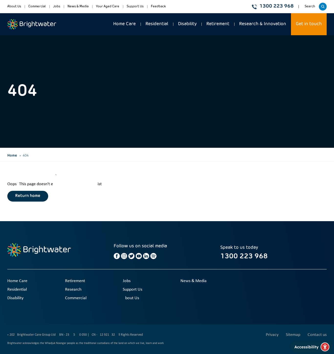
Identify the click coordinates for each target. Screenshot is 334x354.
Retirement (217, 24)
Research (73, 289)
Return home (27, 196)
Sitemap (293, 334)
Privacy (272, 334)
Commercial (37, 6)
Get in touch (309, 24)
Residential (156, 24)
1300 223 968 (276, 6)
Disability (187, 24)
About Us (14, 6)
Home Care (124, 24)
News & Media (78, 6)
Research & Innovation (262, 24)
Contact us (317, 334)
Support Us (135, 6)
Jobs (56, 6)
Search (311, 8)
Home (12, 155)
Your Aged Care (107, 6)
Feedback (158, 6)
